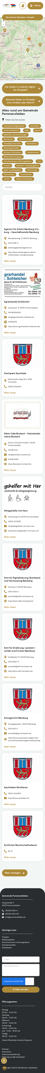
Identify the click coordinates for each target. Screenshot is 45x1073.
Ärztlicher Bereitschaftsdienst (20, 845)
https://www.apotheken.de (18, 798)
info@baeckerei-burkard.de (19, 454)
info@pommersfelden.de (15, 917)
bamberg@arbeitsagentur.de (20, 247)
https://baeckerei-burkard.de (19, 464)
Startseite (21, 17)
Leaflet (18, 79)
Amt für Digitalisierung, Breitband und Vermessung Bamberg (22, 579)
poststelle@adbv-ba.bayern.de (20, 596)
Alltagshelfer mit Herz (16, 510)
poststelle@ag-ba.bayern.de (19, 733)
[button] (5, 30)
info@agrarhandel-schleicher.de (21, 317)
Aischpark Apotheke (15, 373)
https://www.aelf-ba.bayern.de (20, 671)
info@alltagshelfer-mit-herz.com (21, 526)
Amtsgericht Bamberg (16, 717)
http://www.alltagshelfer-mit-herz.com (23, 531)
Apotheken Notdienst (16, 787)
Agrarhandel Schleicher (17, 301)
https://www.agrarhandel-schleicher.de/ (24, 326)
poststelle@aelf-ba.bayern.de (20, 666)
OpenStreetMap (29, 79)
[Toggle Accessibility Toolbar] (4, 1061)
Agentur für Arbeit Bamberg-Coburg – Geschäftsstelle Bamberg (21, 231)
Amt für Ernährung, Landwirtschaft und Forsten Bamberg (20, 649)
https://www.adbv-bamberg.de (20, 601)
